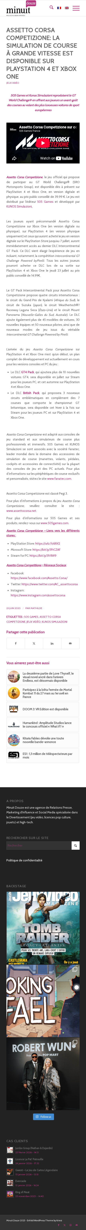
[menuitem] (49, 8)
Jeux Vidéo (12, 82)
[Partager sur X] (34, 643)
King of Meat (22, 1192)
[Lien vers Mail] (77, 1225)
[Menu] (74, 8)
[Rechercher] (49, 8)
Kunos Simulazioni (54, 621)
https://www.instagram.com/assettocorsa (38, 595)
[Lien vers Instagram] (71, 1225)
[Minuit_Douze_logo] (35, 8)
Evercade (20, 1181)
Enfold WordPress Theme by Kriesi (44, 1220)
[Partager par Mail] (70, 643)
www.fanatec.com (59, 478)
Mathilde (36, 608)
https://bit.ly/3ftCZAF (46, 550)
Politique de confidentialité (24, 860)
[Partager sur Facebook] (16, 643)
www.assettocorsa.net (21, 511)
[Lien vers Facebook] (59, 1225)
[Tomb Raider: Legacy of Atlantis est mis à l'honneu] (43, 928)
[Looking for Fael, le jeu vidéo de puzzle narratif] (43, 1001)
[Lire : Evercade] (10, 1183)
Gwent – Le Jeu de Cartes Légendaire (36, 1170)
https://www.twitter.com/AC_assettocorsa (50, 584)
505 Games (45, 202)
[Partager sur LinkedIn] (52, 643)
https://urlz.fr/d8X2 (47, 543)
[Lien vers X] (65, 1225)
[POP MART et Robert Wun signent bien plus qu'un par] (43, 1074)
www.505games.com (54, 523)
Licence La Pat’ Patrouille (29, 1159)
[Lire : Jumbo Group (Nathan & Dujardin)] (10, 1150)
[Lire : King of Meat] (10, 1194)
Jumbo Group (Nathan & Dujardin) (34, 1148)
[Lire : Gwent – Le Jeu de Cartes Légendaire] (10, 1172)
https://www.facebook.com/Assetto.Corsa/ (39, 578)
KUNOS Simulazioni (19, 206)
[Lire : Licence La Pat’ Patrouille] (10, 1161)
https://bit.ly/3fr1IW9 (43, 555)
